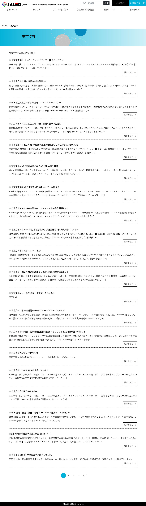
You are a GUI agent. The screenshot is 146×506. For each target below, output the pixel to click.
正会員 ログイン (137, 3)
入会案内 (120, 3)
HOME (5, 26)
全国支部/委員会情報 (85, 10)
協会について (12, 10)
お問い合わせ (133, 10)
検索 (106, 3)
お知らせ (36, 10)
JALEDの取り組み (61, 10)
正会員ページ (109, 10)
